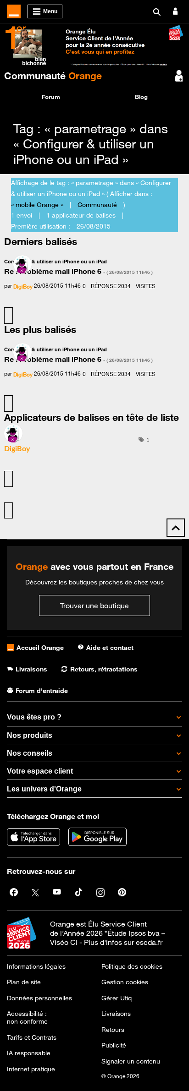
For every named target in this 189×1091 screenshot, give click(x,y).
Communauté (53, 76)
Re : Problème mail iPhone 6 (78, 271)
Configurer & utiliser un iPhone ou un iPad (55, 261)
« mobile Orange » (37, 205)
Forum (51, 96)
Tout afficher (8, 315)
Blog (141, 96)
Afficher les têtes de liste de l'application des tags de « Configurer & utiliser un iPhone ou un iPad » (8, 510)
